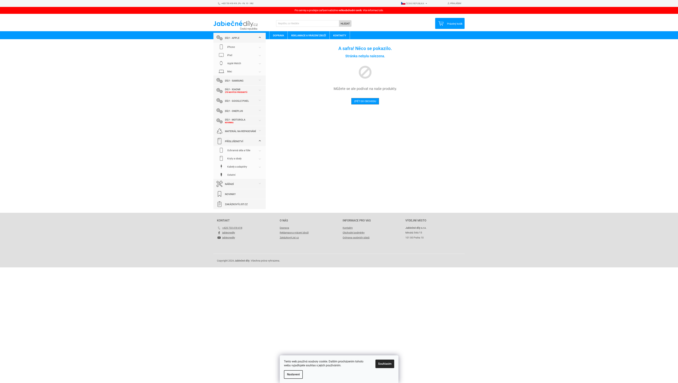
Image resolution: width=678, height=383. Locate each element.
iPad (229, 55)
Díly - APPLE (232, 38)
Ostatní (231, 174)
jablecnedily (228, 232)
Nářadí (229, 184)
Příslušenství (234, 141)
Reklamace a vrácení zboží (294, 232)
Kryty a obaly (234, 158)
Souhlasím (385, 363)
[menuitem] (278, 35)
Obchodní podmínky (354, 232)
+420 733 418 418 (232, 227)
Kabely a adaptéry (237, 166)
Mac (229, 71)
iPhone (231, 47)
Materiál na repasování (240, 131)
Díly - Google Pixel (237, 100)
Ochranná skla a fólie (238, 150)
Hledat (345, 23)
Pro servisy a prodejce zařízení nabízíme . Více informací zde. (339, 10)
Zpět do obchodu (365, 101)
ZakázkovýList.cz (236, 204)
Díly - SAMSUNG (234, 80)
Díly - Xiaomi (232, 89)
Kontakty (348, 227)
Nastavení (293, 374)
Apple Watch (234, 63)
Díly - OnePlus (234, 111)
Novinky (230, 194)
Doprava (284, 227)
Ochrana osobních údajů (356, 237)
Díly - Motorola (235, 119)
